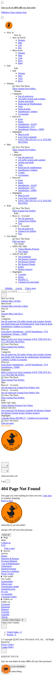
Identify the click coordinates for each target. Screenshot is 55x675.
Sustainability (7, 581)
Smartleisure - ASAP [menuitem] (21, 331)
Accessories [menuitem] (26, 326)
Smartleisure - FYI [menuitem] (39, 331)
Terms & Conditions (10, 571)
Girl (20, 45)
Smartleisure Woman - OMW (31, 129)
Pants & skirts (24, 109)
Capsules (22, 274)
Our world (8, 576)
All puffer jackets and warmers (31, 99)
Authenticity (6, 566)
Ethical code (6, 584)
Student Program (8, 569)
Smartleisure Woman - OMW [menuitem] (14, 334)
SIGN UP (6, 535)
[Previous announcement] (2, 2)
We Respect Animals (27, 259)
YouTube (5, 612)
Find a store (30, 288)
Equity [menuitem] (22, 413)
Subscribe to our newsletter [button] (13, 525)
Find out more (19, 241)
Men (20, 43)
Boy (20, 48)
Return (4, 556)
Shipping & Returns (10, 558)
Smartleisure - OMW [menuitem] (10, 367)
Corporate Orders (9, 597)
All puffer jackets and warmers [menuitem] (31, 321)
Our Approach (24, 256)
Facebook (5, 604)
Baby (20, 63)
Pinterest (5, 609)
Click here (47, 495)
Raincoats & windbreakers (30, 167)
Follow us (8, 599)
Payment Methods (9, 561)
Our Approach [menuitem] (8, 410)
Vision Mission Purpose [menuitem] (12, 405)
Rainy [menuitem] (9, 331)
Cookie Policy (7, 647)
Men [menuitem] (11, 301)
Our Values (23, 251)
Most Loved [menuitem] (7, 339)
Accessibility (7, 594)
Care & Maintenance (10, 563)
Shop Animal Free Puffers (24, 88)
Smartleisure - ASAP (27, 124)
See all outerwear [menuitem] (9, 321)
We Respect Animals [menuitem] (24, 410)
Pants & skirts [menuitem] (46, 324)
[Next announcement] (2, 17)
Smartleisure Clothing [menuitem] (11, 326)
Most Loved (23, 134)
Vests (20, 106)
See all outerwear (25, 96)
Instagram (5, 607)
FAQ (3, 545)
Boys (20, 60)
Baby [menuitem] (25, 306)
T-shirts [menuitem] (12, 359)
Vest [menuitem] (37, 387)
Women (21, 40)
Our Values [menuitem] (28, 405)
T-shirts (21, 172)
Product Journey (25, 269)
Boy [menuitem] (19, 301)
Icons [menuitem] (3, 331)
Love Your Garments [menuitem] (22, 339)
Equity (21, 267)
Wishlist (9, 288)
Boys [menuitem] (20, 306)
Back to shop (7, 500)
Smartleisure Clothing (27, 111)
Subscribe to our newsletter (13, 666)
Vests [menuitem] (37, 324)
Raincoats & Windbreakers (30, 104)
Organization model (10, 586)
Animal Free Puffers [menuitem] (26, 387)
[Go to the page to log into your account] (2, 457)
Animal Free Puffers (27, 221)
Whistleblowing (8, 589)
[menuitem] (27, 303)
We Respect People (26, 264)
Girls (20, 58)
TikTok (4, 617)
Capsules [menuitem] (5, 418)
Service (7, 551)
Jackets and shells (26, 101)
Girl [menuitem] (15, 301)
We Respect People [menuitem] (10, 413)
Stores (21, 277)
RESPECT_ (23, 279)
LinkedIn (5, 614)
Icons (20, 119)
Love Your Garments (27, 137)
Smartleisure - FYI (26, 127)
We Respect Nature (26, 261)
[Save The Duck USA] (8, 25)
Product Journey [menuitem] (32, 413)
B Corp (4, 591)
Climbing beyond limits (28, 282)
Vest (20, 223)
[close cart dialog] (8, 481)
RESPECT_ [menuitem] (21, 418)
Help (6, 537)
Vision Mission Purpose (28, 249)
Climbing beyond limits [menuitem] (37, 418)
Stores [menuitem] (13, 418)
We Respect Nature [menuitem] (42, 410)
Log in (18, 288)
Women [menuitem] (5, 301)
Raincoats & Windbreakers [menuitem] (22, 324)
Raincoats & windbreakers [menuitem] (28, 357)
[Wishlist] (3, 460)
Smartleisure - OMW (27, 190)
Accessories (23, 114)
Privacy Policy (7, 574)
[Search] (2, 453)
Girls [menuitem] (15, 306)
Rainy (20, 121)
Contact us (6, 542)
